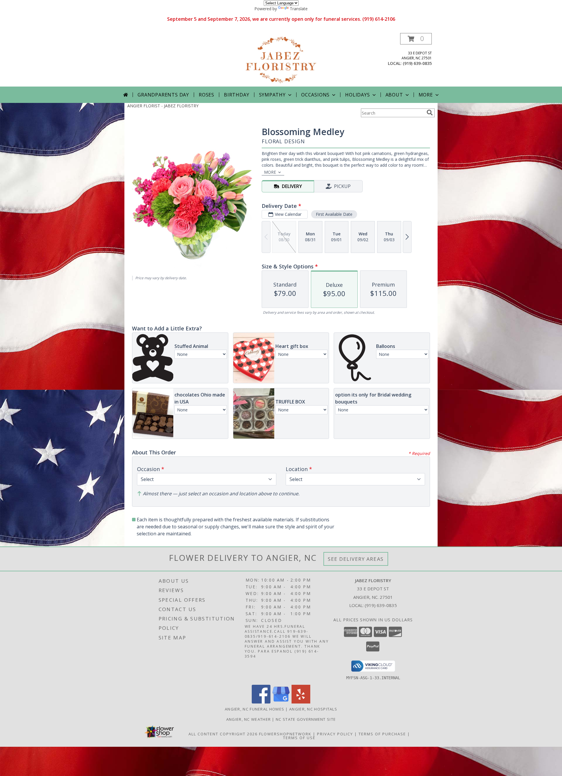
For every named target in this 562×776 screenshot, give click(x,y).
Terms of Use (299, 737)
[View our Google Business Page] (281, 702)
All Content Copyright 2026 (223, 734)
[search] (429, 112)
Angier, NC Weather (248, 719)
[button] (416, 38)
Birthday (236, 95)
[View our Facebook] (261, 702)
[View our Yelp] (301, 702)
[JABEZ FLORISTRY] (281, 60)
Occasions (315, 95)
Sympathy (272, 95)
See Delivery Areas (356, 559)
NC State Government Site (306, 719)
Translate (299, 8)
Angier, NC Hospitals (313, 709)
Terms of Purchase (382, 734)
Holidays (357, 95)
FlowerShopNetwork (285, 734)
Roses (206, 95)
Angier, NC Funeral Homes (254, 709)
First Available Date (334, 214)
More (426, 95)
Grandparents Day (163, 95)
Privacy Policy (335, 734)
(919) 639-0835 (417, 63)
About (394, 95)
